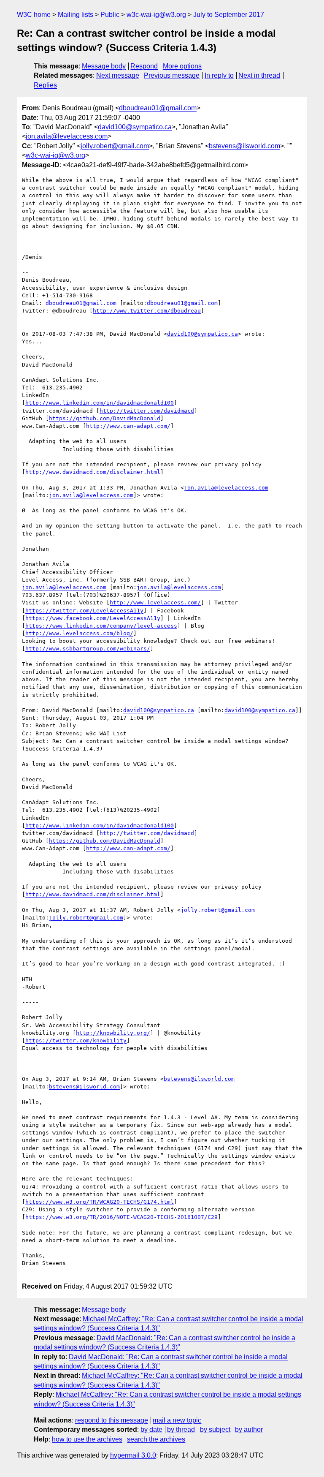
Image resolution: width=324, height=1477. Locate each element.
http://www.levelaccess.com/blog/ (79, 633)
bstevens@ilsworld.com (244, 146)
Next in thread (259, 75)
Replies (45, 85)
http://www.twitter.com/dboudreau (147, 310)
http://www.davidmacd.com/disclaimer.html (92, 472)
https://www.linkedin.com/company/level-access (101, 626)
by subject (215, 1429)
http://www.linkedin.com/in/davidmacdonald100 (99, 403)
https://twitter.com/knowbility (76, 1040)
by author (249, 1429)
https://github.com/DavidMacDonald (104, 418)
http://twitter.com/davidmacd (147, 411)
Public (109, 14)
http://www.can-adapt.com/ (128, 426)
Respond (144, 66)
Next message (117, 75)
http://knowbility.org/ (113, 1033)
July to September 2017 (228, 14)
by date (151, 1429)
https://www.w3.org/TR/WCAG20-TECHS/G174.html (99, 1202)
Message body (104, 66)
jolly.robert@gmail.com (115, 146)
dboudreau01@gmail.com (158, 108)
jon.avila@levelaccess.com (67, 136)
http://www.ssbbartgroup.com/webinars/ (87, 648)
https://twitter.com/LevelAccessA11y (84, 610)
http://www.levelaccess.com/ (155, 602)
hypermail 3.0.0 (133, 1455)
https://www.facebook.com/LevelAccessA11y (92, 618)
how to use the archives (87, 1439)
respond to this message (111, 1420)
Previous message (172, 75)
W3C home (34, 14)
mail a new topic (177, 1420)
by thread (181, 1429)
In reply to (219, 75)
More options (182, 66)
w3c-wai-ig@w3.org (156, 14)
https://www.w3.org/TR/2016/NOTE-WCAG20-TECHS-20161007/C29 (121, 1217)
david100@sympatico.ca (135, 127)
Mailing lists (75, 14)
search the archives (156, 1439)
